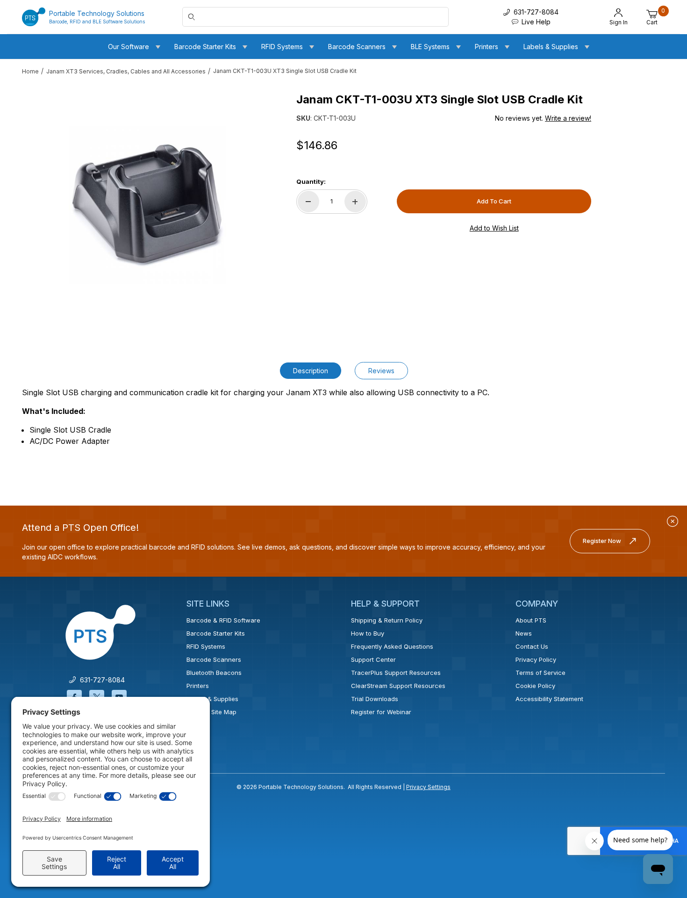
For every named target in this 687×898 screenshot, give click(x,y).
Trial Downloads (374, 698)
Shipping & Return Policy (386, 620)
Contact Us (531, 646)
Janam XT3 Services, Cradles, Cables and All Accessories (126, 71)
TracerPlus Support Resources (396, 672)
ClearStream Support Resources (398, 685)
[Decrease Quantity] (308, 201)
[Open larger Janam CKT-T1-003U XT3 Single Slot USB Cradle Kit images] (147, 205)
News (523, 633)
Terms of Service (540, 672)
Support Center (373, 659)
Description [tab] (310, 371)
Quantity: (311, 181)
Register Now (602, 540)
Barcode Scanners (213, 659)
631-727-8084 (100, 680)
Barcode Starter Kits (215, 633)
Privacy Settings (428, 786)
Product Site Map (211, 712)
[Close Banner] (672, 521)
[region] (40, 201)
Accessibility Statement (549, 698)
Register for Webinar (381, 712)
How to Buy (367, 633)
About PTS (530, 620)
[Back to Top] (658, 809)
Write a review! (568, 118)
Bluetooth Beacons (214, 672)
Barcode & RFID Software (223, 620)
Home (30, 71)
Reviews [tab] (381, 371)
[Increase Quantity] (355, 201)
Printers (197, 685)
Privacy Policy (535, 659)
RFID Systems (205, 646)
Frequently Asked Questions (392, 646)
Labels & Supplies (212, 698)
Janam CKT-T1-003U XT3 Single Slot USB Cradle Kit (285, 70)
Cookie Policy (535, 685)
